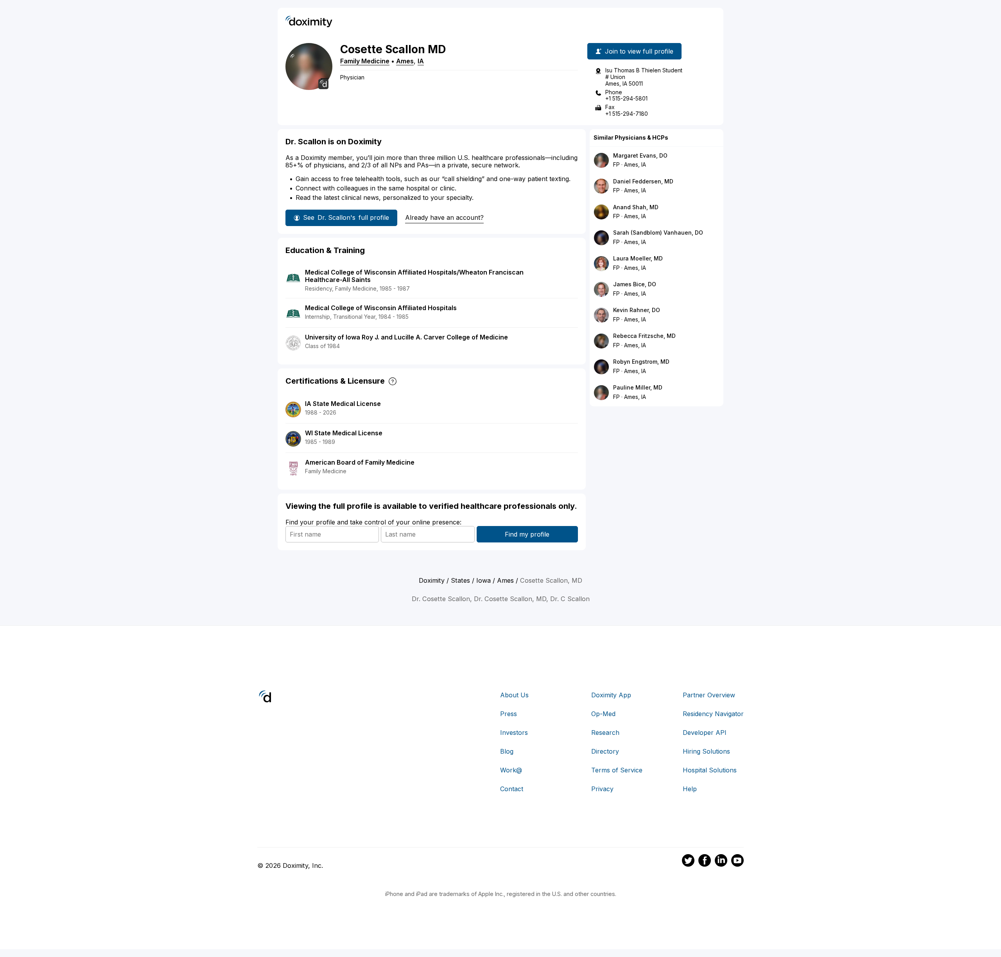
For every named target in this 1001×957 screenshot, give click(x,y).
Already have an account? (444, 217)
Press (508, 714)
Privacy (602, 789)
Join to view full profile (639, 51)
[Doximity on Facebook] (704, 861)
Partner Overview (709, 695)
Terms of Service (616, 770)
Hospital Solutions (710, 770)
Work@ (511, 770)
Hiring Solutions (706, 751)
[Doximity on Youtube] (737, 861)
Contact (511, 789)
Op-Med (603, 714)
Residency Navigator (713, 714)
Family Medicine (364, 61)
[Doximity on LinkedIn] (721, 861)
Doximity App (611, 695)
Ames (405, 61)
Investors (514, 732)
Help (690, 789)
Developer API (705, 732)
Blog (506, 751)
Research (605, 732)
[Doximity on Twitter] (688, 861)
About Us (514, 695)
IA (421, 61)
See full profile (346, 217)
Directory (605, 751)
